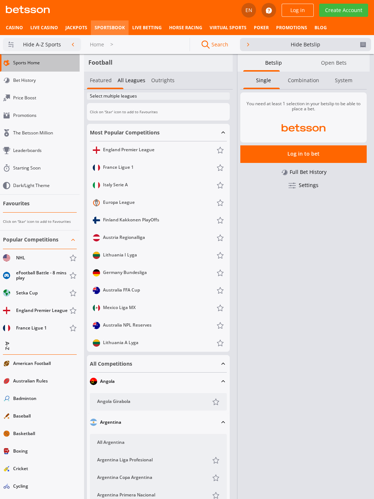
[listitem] (14, 27)
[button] (40, 284)
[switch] (218, 96)
